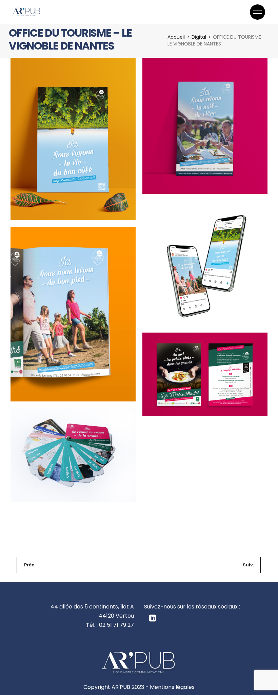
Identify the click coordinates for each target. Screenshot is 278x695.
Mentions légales (172, 687)
